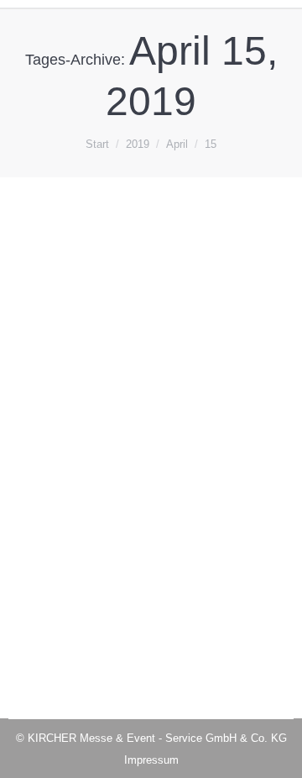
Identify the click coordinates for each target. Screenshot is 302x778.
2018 (41, 459)
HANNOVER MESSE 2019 (128, 427)
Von (103, 459)
